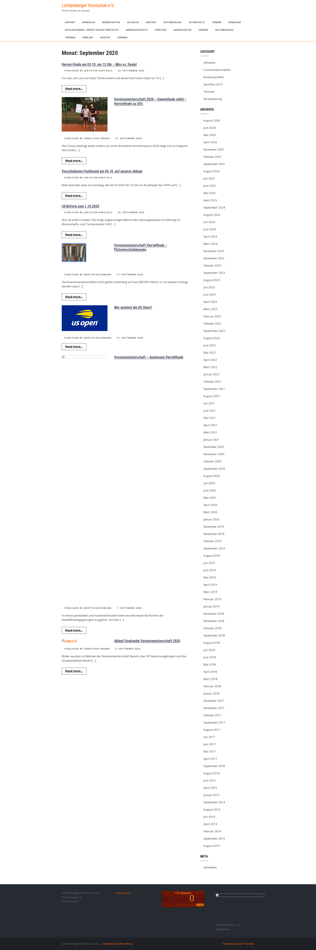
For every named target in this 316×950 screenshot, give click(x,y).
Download (235, 22)
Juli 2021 (209, 403)
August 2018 (211, 643)
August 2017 (211, 730)
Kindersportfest (213, 77)
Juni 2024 (209, 229)
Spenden (203, 29)
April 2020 (210, 505)
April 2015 (210, 788)
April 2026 (210, 142)
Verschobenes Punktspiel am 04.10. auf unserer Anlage (102, 171)
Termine (208, 91)
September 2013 (214, 838)
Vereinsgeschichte (136, 29)
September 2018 (214, 635)
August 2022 (211, 338)
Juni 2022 (209, 345)
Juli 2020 (209, 483)
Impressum (89, 22)
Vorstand (160, 29)
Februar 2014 (212, 831)
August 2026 (211, 120)
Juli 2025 (209, 178)
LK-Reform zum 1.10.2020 (80, 206)
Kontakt (151, 22)
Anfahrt (70, 22)
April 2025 (210, 200)
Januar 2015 (211, 795)
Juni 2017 (209, 744)
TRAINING (70, 37)
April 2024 (210, 236)
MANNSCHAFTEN (182, 29)
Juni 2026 (209, 128)
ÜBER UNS (88, 37)
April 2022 (210, 360)
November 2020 (213, 454)
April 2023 (210, 302)
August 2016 (211, 773)
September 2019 (214, 548)
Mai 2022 (209, 352)
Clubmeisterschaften (216, 70)
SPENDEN (122, 37)
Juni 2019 (209, 570)
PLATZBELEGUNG (224, 29)
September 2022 (214, 331)
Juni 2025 (209, 186)
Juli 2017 (209, 737)
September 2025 (214, 164)
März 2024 (210, 244)
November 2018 (213, 621)
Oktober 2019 (212, 541)
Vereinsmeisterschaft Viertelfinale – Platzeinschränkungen (140, 247)
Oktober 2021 (212, 381)
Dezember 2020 (213, 447)
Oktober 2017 (212, 715)
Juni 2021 (209, 410)
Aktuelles (133, 22)
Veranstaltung (212, 99)
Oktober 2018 (212, 628)
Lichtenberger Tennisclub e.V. (88, 5)
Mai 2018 (209, 664)
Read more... (74, 88)
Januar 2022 (211, 374)
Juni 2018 (209, 657)
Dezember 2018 (213, 614)
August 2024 (211, 215)
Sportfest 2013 (213, 84)
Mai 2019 (209, 577)
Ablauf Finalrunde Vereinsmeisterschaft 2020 (147, 641)
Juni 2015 (209, 780)
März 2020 (210, 512)
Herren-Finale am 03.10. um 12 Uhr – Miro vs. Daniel (99, 64)
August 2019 (211, 556)
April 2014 (210, 824)
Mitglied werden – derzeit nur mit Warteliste (92, 29)
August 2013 (211, 846)
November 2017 (213, 708)
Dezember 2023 (213, 251)
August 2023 (211, 280)
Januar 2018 (211, 693)
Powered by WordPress (118, 944)
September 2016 (214, 766)
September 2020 (214, 468)
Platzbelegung (172, 22)
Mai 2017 (209, 751)
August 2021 (211, 396)
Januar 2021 (211, 439)
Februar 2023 (212, 316)
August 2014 (211, 809)
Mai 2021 (209, 418)
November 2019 (213, 534)
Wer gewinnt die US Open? (133, 307)
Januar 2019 (211, 606)
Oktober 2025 (212, 157)
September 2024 (214, 207)
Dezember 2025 (213, 149)
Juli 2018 (209, 650)
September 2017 (214, 722)
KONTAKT (105, 37)
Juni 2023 (209, 294)
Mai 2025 (209, 193)
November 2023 (213, 258)
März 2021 (210, 432)
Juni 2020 (209, 490)
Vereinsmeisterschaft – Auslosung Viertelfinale (148, 357)
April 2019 (210, 585)
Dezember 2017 (213, 701)
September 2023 (214, 273)
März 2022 (210, 367)
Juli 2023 (209, 287)
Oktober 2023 (212, 265)
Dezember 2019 (213, 526)
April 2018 (210, 672)
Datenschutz (197, 22)
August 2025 (211, 171)
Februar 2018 (212, 686)
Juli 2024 (209, 222)
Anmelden (210, 867)
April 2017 (210, 759)
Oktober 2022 (212, 323)
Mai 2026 (209, 135)
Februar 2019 (212, 599)
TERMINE (216, 22)
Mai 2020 (209, 497)
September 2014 (214, 802)
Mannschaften (111, 22)
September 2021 (214, 389)
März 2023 (210, 309)
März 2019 (210, 592)
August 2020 (211, 476)
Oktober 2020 (212, 461)
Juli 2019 (209, 563)
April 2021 (210, 425)
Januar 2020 (211, 519)
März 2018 (210, 679)
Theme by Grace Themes (238, 944)
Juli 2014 (209, 817)
